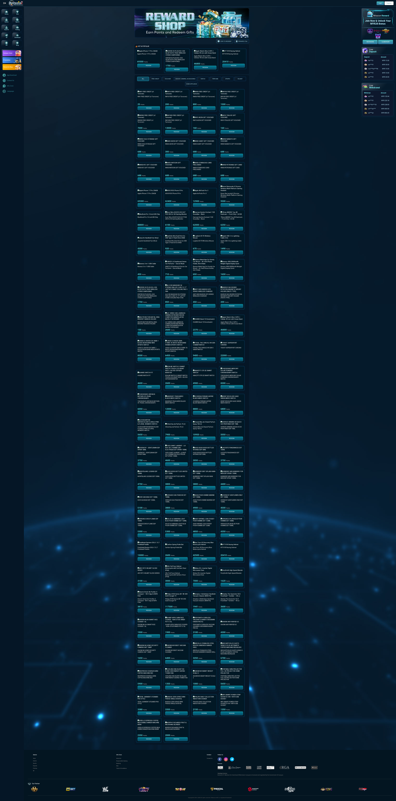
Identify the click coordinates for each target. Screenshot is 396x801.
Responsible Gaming (121, 761)
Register (389, 3)
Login (380, 3)
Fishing (35, 768)
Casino (35, 761)
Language (10, 91)
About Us (118, 758)
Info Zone (10, 86)
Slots (34, 758)
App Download (12, 75)
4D (33, 770)
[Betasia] (15, 3)
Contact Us (10, 80)
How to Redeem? (226, 41)
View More (370, 42)
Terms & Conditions (121, 768)
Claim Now (385, 42)
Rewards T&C (242, 41)
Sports (35, 763)
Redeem (148, 65)
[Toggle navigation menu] (4, 3)
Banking (118, 763)
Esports (35, 765)
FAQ (117, 765)
